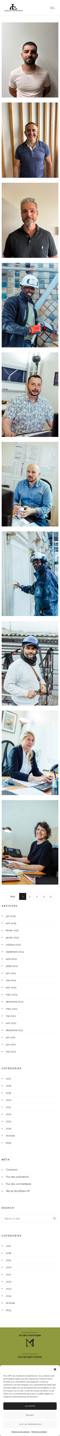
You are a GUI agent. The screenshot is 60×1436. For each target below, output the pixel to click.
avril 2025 (11, 923)
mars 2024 (11, 994)
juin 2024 (11, 973)
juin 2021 (10, 1037)
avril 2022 (11, 1023)
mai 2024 (11, 980)
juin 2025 (11, 916)
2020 (9, 1100)
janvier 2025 (12, 937)
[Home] (13, 11)
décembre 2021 (14, 1030)
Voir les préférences (30, 1424)
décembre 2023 (14, 1001)
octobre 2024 (13, 944)
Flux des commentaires (18, 1184)
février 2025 (12, 930)
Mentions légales (39, 1432)
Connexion (12, 1169)
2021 (8, 1107)
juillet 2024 (12, 966)
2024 (8, 1128)
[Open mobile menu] (53, 7)
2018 (8, 1085)
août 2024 (11, 959)
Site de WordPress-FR (18, 1191)
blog (8, 1143)
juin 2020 (11, 1044)
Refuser (30, 1415)
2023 (8, 1121)
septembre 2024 (15, 951)
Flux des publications (17, 1176)
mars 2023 (11, 1009)
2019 (8, 1093)
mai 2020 (11, 1051)
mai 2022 (11, 1016)
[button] (55, 1369)
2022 (8, 1114)
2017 (8, 1078)
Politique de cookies (21, 1432)
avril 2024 (11, 987)
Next (12, 896)
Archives (10, 1135)
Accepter (30, 1406)
